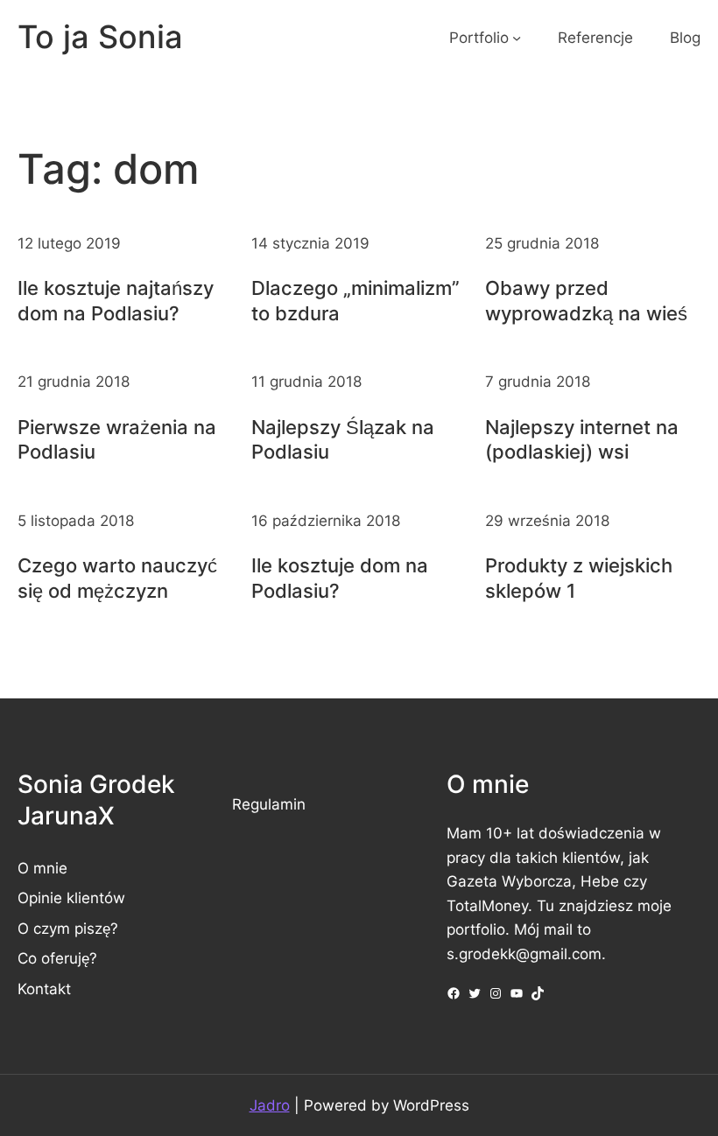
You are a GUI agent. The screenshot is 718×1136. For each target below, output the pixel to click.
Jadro (270, 1105)
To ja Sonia (100, 37)
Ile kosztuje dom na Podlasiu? (339, 577)
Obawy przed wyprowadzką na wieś (586, 300)
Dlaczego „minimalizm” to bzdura (355, 300)
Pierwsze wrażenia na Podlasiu (117, 439)
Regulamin (269, 804)
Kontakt (44, 988)
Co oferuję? (57, 958)
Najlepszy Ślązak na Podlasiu (342, 439)
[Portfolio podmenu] (516, 37)
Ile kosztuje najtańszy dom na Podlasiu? (116, 300)
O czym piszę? (68, 928)
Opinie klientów (71, 897)
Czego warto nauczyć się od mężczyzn (117, 577)
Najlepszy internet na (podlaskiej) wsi (582, 439)
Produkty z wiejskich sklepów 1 (578, 577)
